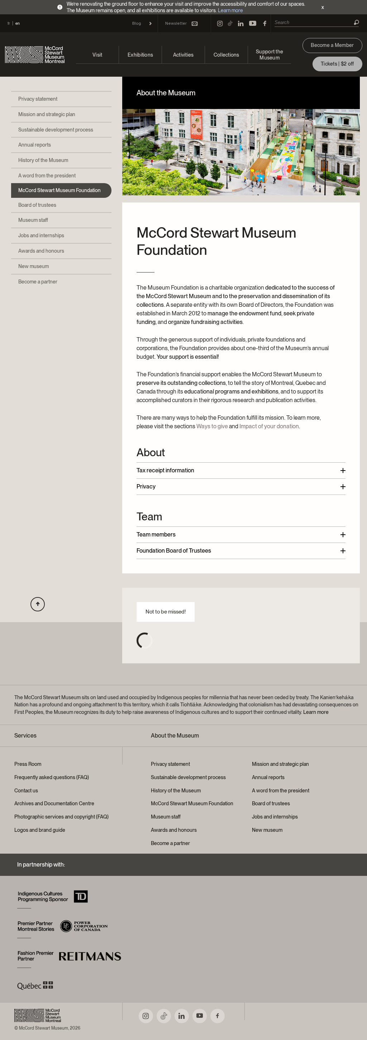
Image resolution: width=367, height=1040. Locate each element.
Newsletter (176, 23)
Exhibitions (140, 55)
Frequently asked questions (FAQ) (51, 777)
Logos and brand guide (39, 830)
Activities (183, 55)
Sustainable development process (55, 130)
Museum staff (33, 220)
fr (9, 23)
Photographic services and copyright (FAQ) (61, 817)
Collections (226, 55)
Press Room (27, 764)
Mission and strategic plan (46, 114)
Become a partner (37, 282)
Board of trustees (37, 205)
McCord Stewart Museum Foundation (59, 190)
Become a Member (332, 45)
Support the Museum (269, 55)
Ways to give (212, 426)
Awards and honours (41, 251)
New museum (33, 266)
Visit (97, 55)
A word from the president (47, 175)
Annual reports (34, 145)
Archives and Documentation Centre (54, 803)
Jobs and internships (41, 235)
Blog (136, 23)
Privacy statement (37, 99)
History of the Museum (43, 160)
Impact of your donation (269, 426)
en (17, 23)
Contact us (26, 790)
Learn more (230, 10)
